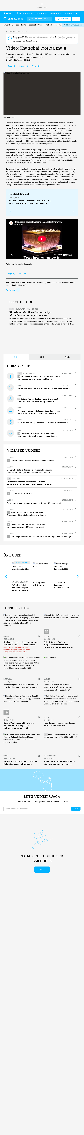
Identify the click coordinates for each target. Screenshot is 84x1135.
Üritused (40, 25)
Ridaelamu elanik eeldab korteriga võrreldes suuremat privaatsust (30, 314)
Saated (10, 521)
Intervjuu (8, 679)
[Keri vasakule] (11, 211)
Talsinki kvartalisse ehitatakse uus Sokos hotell (32, 460)
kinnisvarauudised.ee (26, 13)
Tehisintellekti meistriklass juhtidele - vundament (20, 587)
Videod (49, 25)
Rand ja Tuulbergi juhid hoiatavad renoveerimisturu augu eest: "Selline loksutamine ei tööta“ (19, 725)
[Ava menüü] (14, 13)
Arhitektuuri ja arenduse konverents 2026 (61, 585)
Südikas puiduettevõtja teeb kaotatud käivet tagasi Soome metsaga (40, 536)
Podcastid (32, 25)
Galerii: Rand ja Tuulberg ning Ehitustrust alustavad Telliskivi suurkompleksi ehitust (59, 644)
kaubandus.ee (69, 13)
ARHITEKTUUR (11, 32)
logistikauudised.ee (56, 13)
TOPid (23, 25)
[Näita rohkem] (77, 13)
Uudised (21, 385)
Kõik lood (15, 25)
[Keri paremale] (73, 211)
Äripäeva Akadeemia (20, 582)
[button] (37, 809)
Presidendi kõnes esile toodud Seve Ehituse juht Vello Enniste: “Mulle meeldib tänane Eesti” (58, 687)
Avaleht (7, 25)
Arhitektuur (10, 290)
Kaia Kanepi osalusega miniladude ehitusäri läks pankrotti (44, 388)
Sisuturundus (20, 309)
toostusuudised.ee (41, 13)
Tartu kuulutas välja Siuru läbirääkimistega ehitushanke (43, 423)
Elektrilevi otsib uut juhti (21, 494)
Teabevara (57, 25)
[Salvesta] (75, 373)
